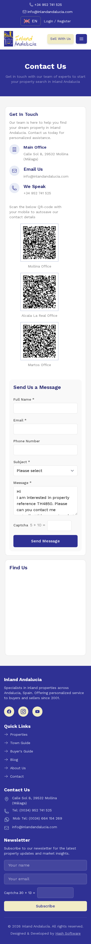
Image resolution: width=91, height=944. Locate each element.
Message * (22, 483)
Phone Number (26, 441)
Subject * (21, 462)
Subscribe (45, 906)
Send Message (45, 541)
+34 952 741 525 (37, 193)
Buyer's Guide (21, 751)
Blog (14, 760)
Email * (20, 420)
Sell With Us (60, 39)
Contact (17, 776)
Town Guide (20, 743)
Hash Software (68, 933)
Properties (19, 734)
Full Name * (23, 399)
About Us (18, 768)
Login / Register (57, 21)
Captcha (20, 525)
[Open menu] (81, 39)
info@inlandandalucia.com (46, 176)
